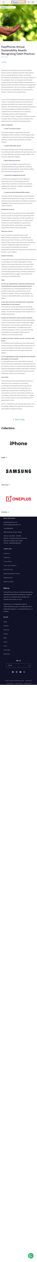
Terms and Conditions (10, 565)
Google (6, 634)
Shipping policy (28, 683)
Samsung (4, 485)
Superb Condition (9, 582)
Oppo (5, 638)
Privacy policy (10, 683)
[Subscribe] (29, 665)
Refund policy (29, 680)
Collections (7, 557)
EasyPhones (11, 680)
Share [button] (4, 62)
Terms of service (19, 683)
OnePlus (4, 512)
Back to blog (19, 419)
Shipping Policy (8, 578)
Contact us (7, 553)
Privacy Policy (8, 561)
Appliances (7, 654)
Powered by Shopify (19, 680)
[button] (4, 2)
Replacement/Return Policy (12, 574)
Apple (3, 457)
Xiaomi (6, 642)
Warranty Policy (8, 569)
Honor (5, 646)
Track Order (7, 650)
